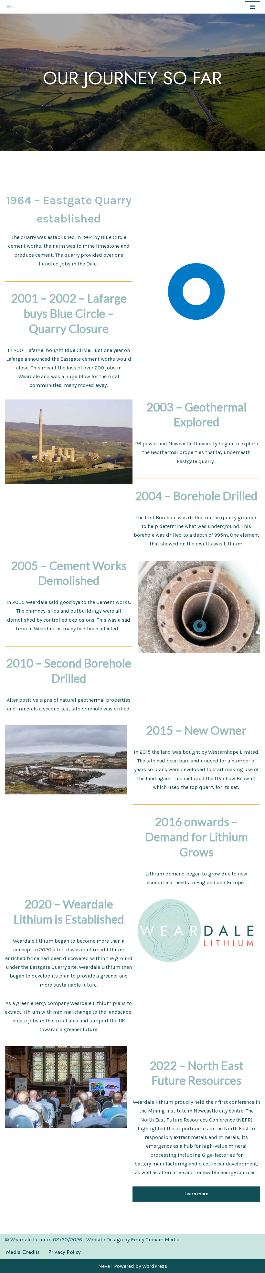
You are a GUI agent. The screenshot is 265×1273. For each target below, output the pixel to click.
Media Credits (22, 1252)
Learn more (196, 1193)
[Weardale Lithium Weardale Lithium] (10, 7)
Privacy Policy (64, 1252)
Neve (104, 1266)
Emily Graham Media (155, 1240)
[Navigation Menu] (252, 6)
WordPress (154, 1266)
